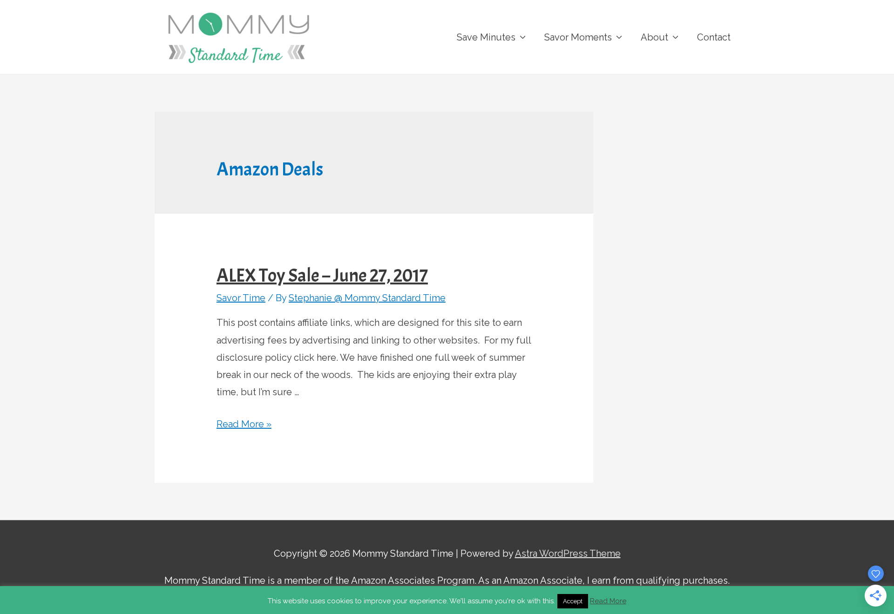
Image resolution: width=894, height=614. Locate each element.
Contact (714, 37)
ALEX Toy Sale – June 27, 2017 (322, 275)
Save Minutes (486, 37)
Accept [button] (572, 601)
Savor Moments (578, 37)
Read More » (244, 424)
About (654, 37)
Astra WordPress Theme (568, 553)
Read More (608, 601)
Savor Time (241, 298)
